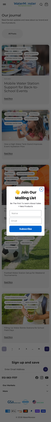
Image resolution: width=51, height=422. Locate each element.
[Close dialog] (41, 189)
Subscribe (25, 229)
